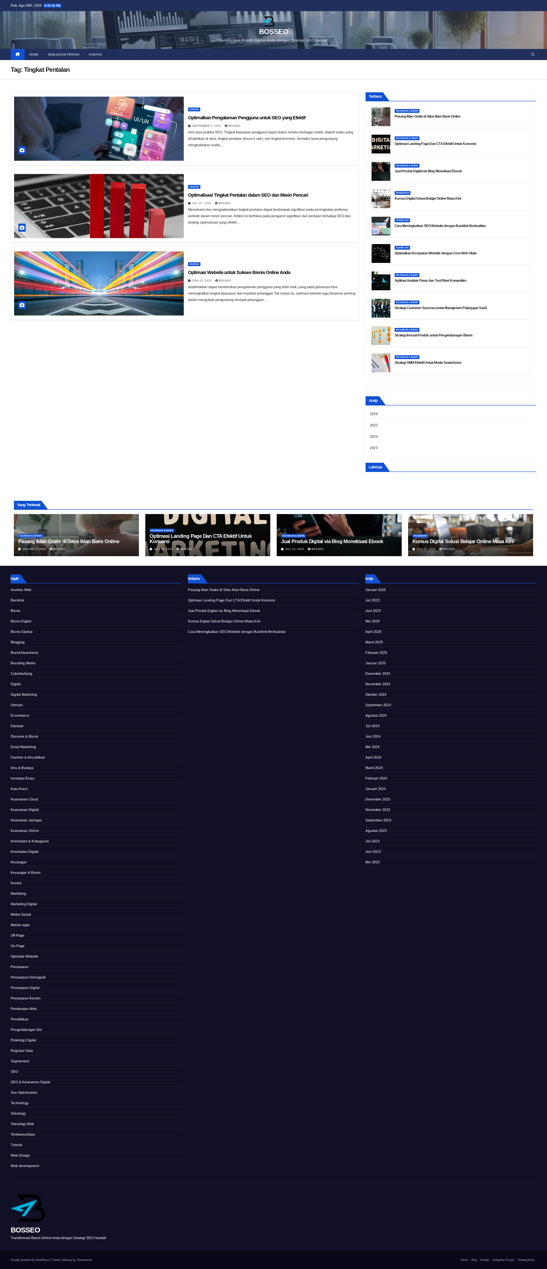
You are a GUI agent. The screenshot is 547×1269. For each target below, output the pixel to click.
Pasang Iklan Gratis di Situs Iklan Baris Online (427, 116)
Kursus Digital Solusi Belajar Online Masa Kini (428, 198)
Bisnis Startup (21, 632)
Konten (16, 883)
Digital (16, 684)
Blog (474, 1260)
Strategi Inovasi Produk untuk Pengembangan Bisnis (433, 335)
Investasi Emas (22, 778)
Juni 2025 (373, 611)
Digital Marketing (24, 694)
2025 (374, 425)
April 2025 (373, 632)
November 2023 (377, 810)
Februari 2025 (376, 652)
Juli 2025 (372, 600)
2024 (374, 436)
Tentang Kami (526, 1260)
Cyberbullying (21, 673)
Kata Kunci (19, 789)
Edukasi (194, 109)
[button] (533, 54)
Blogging (18, 642)
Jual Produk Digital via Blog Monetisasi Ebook (428, 171)
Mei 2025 (372, 621)
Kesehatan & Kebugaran (30, 841)
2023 (374, 448)
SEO (14, 1071)
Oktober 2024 (375, 694)
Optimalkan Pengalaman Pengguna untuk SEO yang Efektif (246, 117)
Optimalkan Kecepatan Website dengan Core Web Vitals (435, 253)
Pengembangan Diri (26, 1030)
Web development (25, 1166)
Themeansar (84, 1260)
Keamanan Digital (25, 810)
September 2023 (378, 820)
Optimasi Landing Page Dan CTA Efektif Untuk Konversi (435, 144)
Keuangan (19, 862)
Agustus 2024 (376, 715)
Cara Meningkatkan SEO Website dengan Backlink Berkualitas (440, 226)
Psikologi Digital (23, 1040)
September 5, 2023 (207, 125)
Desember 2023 (377, 799)
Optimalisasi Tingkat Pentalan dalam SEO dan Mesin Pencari (248, 195)
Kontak (95, 54)
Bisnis (15, 611)
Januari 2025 (375, 663)
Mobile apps (20, 925)
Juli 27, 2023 (202, 203)
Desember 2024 (377, 673)
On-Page (194, 187)
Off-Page (18, 935)
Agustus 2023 (376, 831)
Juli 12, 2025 (426, 549)
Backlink (17, 600)
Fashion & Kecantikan (28, 757)
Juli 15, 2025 (295, 549)
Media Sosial (21, 914)
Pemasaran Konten (26, 998)
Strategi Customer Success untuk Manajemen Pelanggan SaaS (441, 308)
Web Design (20, 1155)
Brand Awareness (24, 652)
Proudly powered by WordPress (30, 1260)
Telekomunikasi (23, 1134)
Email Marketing (23, 747)
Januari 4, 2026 (34, 549)
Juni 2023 (373, 851)
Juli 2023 (372, 841)
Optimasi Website (24, 956)
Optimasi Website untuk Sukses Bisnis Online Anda (239, 272)
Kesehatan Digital (24, 851)
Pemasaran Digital (25, 988)
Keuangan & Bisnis (407, 111)
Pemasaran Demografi (28, 977)
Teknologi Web (22, 1124)
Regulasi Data (22, 1050)
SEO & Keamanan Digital (30, 1082)
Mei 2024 (372, 747)
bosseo (234, 125)
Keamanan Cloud (24, 799)
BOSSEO (273, 31)
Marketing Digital (24, 904)
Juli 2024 (372, 726)
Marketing (18, 893)
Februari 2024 (376, 778)
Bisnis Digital (21, 621)
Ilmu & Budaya (22, 768)
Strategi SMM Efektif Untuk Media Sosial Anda (428, 362)
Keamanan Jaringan (26, 820)
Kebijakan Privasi (64, 54)
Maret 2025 (374, 642)
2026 (374, 414)
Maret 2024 (374, 768)
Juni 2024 (373, 736)
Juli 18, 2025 (164, 549)
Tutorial (16, 1145)
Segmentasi (20, 1061)
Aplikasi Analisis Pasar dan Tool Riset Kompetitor (430, 280)
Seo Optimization (24, 1092)
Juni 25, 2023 (202, 280)
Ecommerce (20, 715)
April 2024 (373, 757)
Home (34, 54)
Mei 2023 (372, 862)
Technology (20, 1103)
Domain (17, 705)
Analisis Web (21, 590)
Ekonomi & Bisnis (24, 736)
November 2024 (377, 684)
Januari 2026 (375, 590)
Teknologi (402, 220)
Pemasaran (20, 967)
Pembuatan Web (24, 1009)
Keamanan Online (25, 831)
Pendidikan (402, 193)
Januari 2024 (375, 789)
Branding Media (23, 663)
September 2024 (378, 705)
